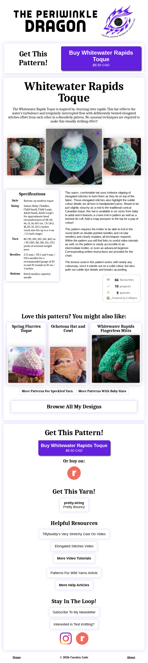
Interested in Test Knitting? (74, 624)
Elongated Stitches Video (74, 546)
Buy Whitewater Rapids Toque (101, 58)
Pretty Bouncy (74, 505)
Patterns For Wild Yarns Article (74, 573)
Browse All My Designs (74, 407)
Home (17, 657)
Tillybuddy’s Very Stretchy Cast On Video (74, 534)
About (131, 657)
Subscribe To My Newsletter (74, 612)
